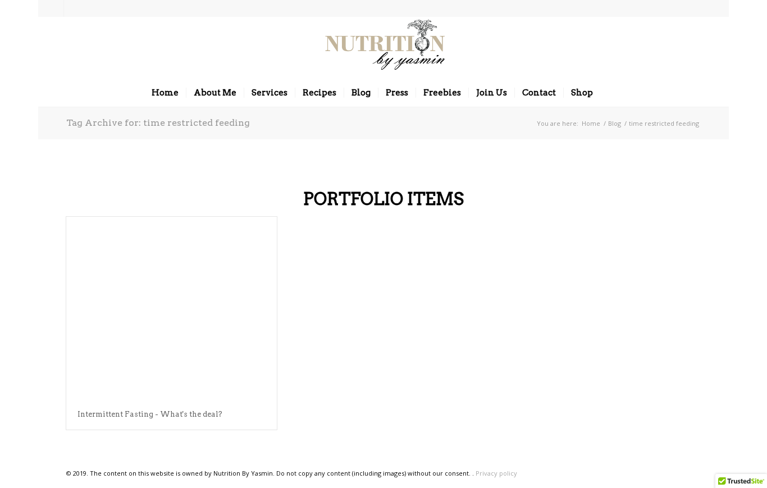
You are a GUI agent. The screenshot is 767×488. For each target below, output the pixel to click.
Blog (614, 123)
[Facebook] (72, 8)
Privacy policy (496, 473)
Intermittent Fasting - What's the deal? (149, 414)
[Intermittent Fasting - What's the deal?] (171, 308)
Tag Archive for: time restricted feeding (158, 122)
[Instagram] (55, 8)
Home (591, 123)
